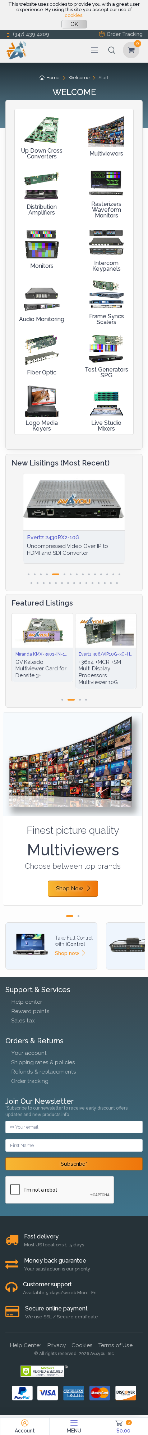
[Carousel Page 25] (86, 583)
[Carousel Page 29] (111, 583)
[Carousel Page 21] (62, 583)
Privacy (56, 1345)
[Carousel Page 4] (47, 574)
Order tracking (29, 1081)
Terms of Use (115, 1345)
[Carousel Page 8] (77, 574)
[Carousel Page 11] (95, 574)
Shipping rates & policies (43, 1062)
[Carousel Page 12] (101, 574)
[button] (111, 50)
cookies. (74, 15)
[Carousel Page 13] (107, 574)
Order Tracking (125, 34)
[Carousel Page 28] (105, 583)
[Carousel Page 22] (68, 583)
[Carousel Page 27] (99, 583)
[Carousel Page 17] (37, 583)
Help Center (25, 1345)
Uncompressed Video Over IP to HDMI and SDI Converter (67, 549)
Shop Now (69, 888)
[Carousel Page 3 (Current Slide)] (77, 700)
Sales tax (23, 1020)
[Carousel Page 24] (80, 583)
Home (52, 77)
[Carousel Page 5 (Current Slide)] (55, 574)
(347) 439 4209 (31, 34)
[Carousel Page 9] (83, 574)
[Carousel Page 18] (44, 583)
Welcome (79, 77)
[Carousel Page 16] (31, 583)
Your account (29, 1052)
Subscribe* (74, 1164)
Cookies (82, 1345)
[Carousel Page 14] (113, 574)
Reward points (30, 1011)
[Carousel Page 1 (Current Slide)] (69, 916)
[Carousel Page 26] (92, 583)
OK (74, 24)
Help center (26, 1001)
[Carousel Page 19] (50, 583)
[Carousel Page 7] (70, 574)
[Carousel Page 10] (89, 574)
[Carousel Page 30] (117, 583)
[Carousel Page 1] (28, 574)
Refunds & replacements (43, 1071)
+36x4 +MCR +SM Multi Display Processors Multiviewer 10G (76, 672)
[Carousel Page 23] (74, 583)
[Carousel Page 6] (64, 574)
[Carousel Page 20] (56, 583)
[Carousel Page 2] (35, 574)
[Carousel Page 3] (41, 574)
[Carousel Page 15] (119, 574)
